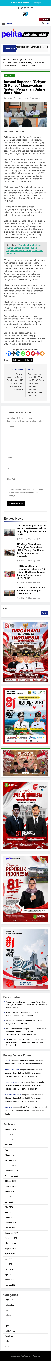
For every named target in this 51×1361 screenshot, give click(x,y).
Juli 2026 (9, 1134)
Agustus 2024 (10, 1254)
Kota (7, 1310)
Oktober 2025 (10, 1181)
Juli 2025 (9, 1197)
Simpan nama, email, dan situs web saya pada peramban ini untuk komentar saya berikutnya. (25, 493)
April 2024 (9, 1274)
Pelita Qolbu (10, 1331)
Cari (5, 608)
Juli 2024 (9, 1259)
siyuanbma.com (12, 1069)
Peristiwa (9, 1336)
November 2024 (11, 1238)
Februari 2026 (10, 1160)
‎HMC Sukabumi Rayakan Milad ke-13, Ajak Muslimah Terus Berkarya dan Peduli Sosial (26, 1110)
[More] (42, 353)
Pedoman (36, 1356)
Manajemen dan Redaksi (20, 1356)
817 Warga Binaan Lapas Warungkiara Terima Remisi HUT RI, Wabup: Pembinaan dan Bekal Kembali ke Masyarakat (30, 550)
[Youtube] (28, 353)
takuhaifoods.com (13, 1094)
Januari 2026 (10, 1165)
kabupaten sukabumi (22, 360)
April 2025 (9, 1212)
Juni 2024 (9, 1264)
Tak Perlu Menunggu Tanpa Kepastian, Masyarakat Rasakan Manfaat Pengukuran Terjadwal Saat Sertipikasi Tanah (26, 1042)
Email (10, 468)
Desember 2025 (11, 1171)
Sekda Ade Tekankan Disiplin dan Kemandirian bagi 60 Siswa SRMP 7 (31, 590)
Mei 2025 (9, 1207)
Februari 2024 (10, 1285)
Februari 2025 (10, 1223)
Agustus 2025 (10, 1191)
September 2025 (11, 1186)
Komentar (11, 426)
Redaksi (9, 98)
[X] (13, 353)
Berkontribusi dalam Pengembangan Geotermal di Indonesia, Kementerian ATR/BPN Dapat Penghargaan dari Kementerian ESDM (26, 1032)
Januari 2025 (10, 1228)
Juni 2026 (9, 1139)
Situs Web (11, 479)
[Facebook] (8, 353)
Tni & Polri (9, 1346)
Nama (10, 458)
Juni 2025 (9, 1202)
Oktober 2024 (10, 1243)
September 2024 (11, 1248)
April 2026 (9, 1150)
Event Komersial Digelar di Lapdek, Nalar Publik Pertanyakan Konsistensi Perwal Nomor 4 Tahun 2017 (23, 1072)
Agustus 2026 (10, 1129)
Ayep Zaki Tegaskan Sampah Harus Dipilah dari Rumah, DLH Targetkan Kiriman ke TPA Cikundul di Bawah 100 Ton (23, 3)
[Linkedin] (18, 353)
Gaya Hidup (9, 1300)
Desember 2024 (11, 1233)
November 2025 (11, 1176)
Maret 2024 (9, 1280)
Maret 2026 (9, 1155)
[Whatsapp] (23, 353)
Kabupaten (9, 76)
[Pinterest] (33, 353)
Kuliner (8, 1315)
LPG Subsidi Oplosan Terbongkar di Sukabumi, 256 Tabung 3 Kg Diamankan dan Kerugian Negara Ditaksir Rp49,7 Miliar (31, 572)
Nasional (9, 1320)
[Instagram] (37, 353)
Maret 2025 (9, 1217)
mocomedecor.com (13, 1082)
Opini (7, 1326)
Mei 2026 (9, 1145)
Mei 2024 (9, 1269)
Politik (7, 1341)
